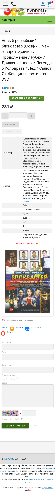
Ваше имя (6, 342)
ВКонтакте (36, 327)
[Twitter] (6, 88)
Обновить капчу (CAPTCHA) (12, 419)
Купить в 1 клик (12, 131)
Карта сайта (47, 488)
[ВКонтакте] (3, 88)
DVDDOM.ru (9, 459)
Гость (4, 327)
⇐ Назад (6, 31)
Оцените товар (9, 375)
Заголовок (6, 365)
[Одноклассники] (9, 88)
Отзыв (4, 383)
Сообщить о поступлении (26, 98)
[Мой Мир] (13, 88)
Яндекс (10, 332)
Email (4, 352)
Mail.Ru (19, 327)
